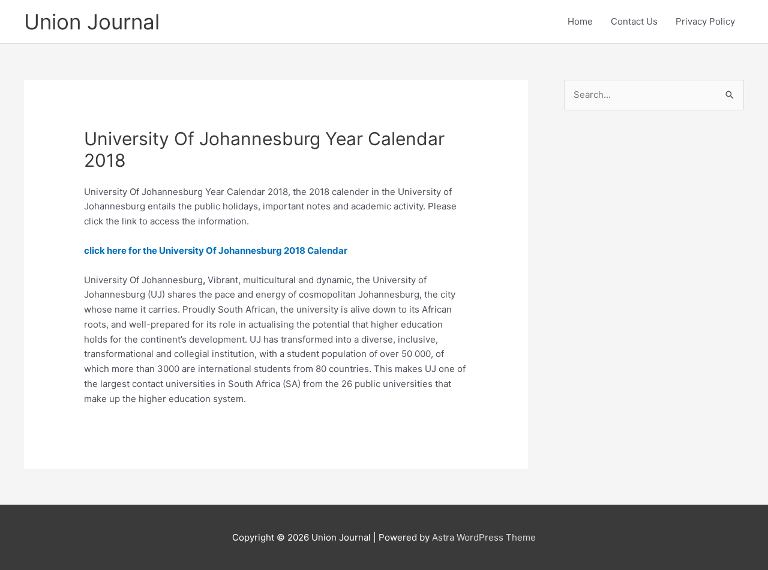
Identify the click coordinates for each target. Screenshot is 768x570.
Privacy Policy (705, 21)
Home (580, 21)
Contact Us (634, 21)
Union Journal (92, 21)
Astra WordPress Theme (484, 537)
